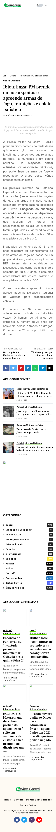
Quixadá (28, 573)
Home (7, 800)
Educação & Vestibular (28, 529)
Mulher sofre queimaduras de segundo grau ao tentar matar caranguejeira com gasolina (41, 647)
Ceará (13, 75)
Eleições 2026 (28, 534)
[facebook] (17, 820)
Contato (18, 800)
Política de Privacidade (39, 800)
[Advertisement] (28, 40)
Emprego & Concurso (28, 539)
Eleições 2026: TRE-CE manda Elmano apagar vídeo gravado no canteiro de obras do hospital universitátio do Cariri (33, 398)
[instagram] (32, 820)
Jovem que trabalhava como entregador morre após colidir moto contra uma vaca (34, 414)
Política (28, 568)
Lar (4, 75)
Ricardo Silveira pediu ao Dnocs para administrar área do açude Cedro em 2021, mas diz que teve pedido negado (41, 727)
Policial (28, 563)
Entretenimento (28, 544)
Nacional (28, 558)
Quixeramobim (28, 578)
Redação (13, 678)
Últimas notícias (28, 587)
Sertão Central (28, 583)
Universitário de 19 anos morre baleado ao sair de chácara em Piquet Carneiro (34, 450)
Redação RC (41, 674)
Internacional (28, 554)
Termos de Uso (28, 805)
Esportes (28, 549)
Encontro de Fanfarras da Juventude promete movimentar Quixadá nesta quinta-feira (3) (32, 434)
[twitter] (24, 820)
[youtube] (39, 820)
